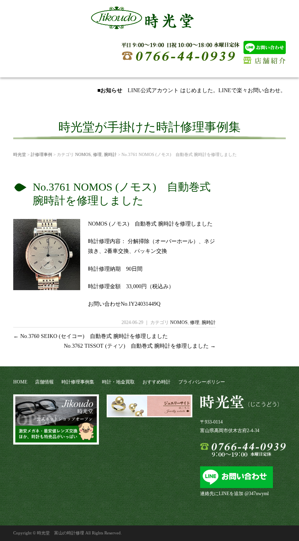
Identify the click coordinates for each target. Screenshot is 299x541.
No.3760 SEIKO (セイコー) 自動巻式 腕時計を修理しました (90, 336)
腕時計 (110, 154)
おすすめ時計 (156, 382)
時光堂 (19, 154)
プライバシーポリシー (201, 382)
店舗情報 (44, 382)
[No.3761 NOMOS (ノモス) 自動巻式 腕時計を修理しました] (46, 287)
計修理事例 (41, 154)
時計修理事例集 (78, 382)
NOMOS (83, 154)
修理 (97, 154)
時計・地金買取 (118, 382)
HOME (20, 382)
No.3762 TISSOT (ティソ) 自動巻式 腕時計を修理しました (140, 346)
